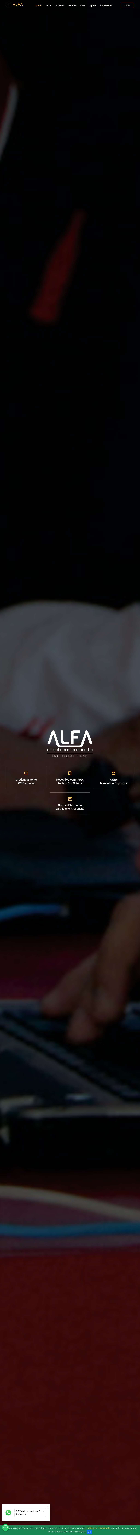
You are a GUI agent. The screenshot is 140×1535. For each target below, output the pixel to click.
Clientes (72, 5)
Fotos (82, 5)
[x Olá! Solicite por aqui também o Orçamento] (5, 1527)
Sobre (48, 5)
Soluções (59, 5)
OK (89, 1531)
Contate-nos (106, 5)
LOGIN (127, 5)
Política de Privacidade (98, 1528)
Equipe (92, 5)
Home (38, 5)
